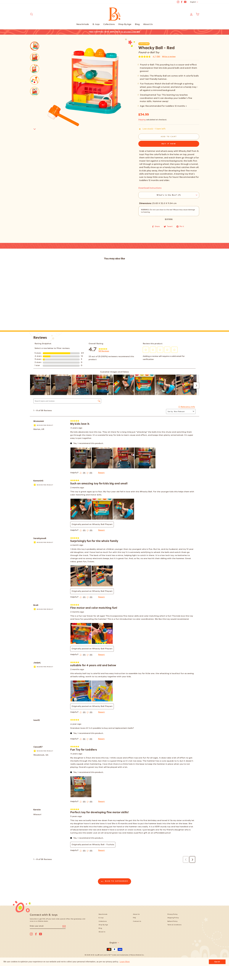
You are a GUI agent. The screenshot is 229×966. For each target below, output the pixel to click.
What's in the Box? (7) (169, 195)
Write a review (169, 57)
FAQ (134, 918)
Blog (137, 24)
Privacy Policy (172, 914)
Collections (109, 24)
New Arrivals (82, 24)
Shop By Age (124, 24)
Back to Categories (116, 881)
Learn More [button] (125, 962)
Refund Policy (172, 921)
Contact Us (137, 921)
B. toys (96, 24)
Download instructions (149, 188)
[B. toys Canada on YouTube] (40, 934)
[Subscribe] (64, 926)
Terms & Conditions (174, 925)
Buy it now (169, 144)
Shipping (142, 120)
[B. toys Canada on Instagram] (31, 934)
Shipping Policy (173, 918)
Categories (144, 44)
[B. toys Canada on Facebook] (35, 934)
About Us (148, 24)
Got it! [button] (217, 962)
